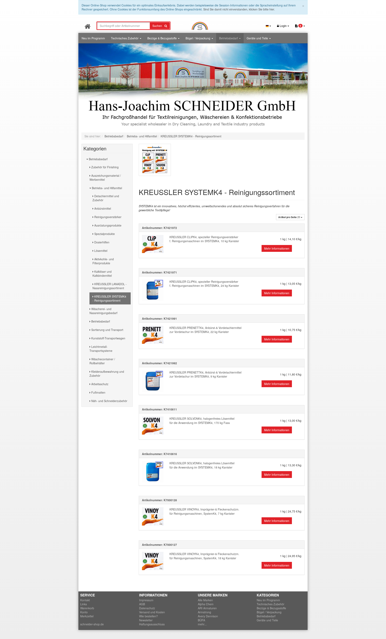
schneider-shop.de (92, 624)
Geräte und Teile (258, 38)
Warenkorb (87, 608)
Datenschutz (147, 608)
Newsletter (146, 620)
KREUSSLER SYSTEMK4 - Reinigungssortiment (109, 298)
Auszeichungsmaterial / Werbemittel (105, 178)
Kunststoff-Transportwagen (107, 338)
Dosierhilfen (101, 242)
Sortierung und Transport (106, 330)
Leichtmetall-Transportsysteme (100, 349)
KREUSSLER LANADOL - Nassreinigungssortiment (109, 286)
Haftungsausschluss (152, 624)
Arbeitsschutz (99, 384)
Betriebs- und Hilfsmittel (106, 188)
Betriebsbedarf (229, 38)
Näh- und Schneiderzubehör (108, 401)
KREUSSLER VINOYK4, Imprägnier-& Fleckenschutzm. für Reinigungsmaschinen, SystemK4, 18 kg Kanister (204, 556)
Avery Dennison (208, 616)
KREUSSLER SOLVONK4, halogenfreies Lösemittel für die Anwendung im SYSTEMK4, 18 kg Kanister (201, 465)
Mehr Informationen (276, 248)
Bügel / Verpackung (198, 38)
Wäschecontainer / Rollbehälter (102, 361)
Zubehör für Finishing (104, 167)
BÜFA (201, 620)
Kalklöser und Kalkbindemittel (102, 273)
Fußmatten (97, 392)
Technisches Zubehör (125, 38)
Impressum (146, 600)
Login (283, 26)
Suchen (158, 26)
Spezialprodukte (104, 234)
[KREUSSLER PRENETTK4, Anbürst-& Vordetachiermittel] (152, 335)
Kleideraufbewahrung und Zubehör (106, 374)
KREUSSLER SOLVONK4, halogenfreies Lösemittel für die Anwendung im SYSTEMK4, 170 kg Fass (201, 420)
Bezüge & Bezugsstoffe (162, 38)
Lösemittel (100, 251)
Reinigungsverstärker (107, 217)
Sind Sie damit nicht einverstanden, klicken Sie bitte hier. (239, 9)
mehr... (202, 624)
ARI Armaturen (207, 608)
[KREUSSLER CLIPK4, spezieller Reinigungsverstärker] (152, 244)
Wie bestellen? (148, 616)
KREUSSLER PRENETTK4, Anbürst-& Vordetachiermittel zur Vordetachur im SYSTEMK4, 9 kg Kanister (205, 374)
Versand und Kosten (152, 612)
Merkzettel (86, 616)
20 (289, 217)
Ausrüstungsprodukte (107, 225)
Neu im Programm (93, 38)
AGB (142, 604)
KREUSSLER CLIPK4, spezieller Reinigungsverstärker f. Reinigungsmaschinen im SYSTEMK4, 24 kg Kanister (204, 284)
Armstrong (204, 612)
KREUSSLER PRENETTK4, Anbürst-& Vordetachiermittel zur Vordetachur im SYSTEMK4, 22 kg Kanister (205, 330)
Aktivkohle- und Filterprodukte (103, 261)
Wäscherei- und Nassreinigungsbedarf (103, 311)
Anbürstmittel (102, 208)
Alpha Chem (206, 604)
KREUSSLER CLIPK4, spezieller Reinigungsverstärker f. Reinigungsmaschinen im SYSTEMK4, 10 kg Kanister (204, 239)
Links (83, 604)
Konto (84, 612)
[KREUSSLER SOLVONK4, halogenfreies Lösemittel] (152, 425)
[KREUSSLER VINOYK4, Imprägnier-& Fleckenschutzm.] (152, 516)
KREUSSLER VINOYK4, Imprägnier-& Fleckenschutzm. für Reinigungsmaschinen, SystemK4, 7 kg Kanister (204, 511)
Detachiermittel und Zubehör (105, 198)
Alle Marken (205, 600)
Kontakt (85, 600)
